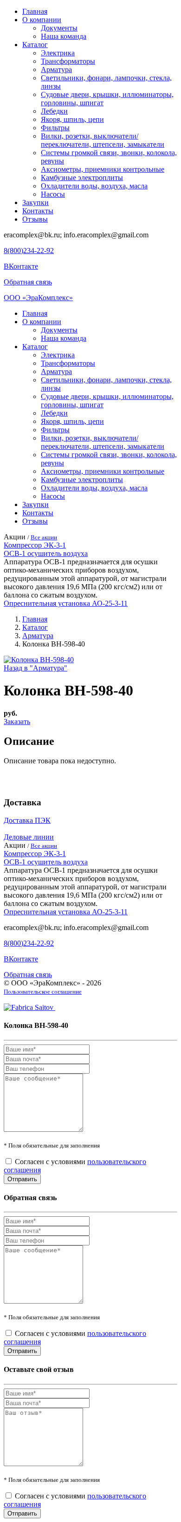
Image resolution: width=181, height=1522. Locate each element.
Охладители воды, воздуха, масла (94, 186)
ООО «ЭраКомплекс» (38, 298)
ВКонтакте (21, 266)
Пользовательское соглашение (43, 991)
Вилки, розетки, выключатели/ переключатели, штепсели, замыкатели (102, 140)
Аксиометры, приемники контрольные (102, 169)
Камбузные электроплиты (82, 177)
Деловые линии (29, 837)
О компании (41, 20)
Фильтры (55, 128)
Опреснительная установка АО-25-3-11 (66, 603)
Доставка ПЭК (27, 820)
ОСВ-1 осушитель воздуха (46, 553)
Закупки (35, 202)
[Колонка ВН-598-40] (39, 660)
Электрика (58, 53)
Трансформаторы (68, 61)
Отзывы (35, 219)
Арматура (56, 69)
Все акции (44, 537)
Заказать (17, 721)
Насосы (53, 194)
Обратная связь (28, 282)
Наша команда (63, 36)
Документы (59, 28)
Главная (34, 11)
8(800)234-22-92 (29, 250)
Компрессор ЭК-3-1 (35, 545)
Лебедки (54, 111)
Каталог (35, 44)
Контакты (37, 211)
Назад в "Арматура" (35, 668)
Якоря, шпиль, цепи (72, 119)
